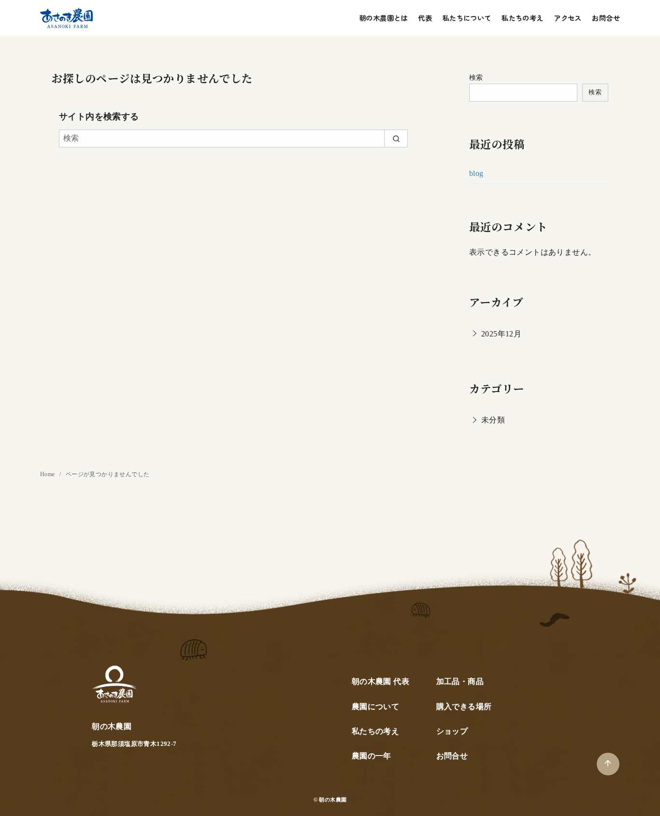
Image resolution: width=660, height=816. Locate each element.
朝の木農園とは (383, 18)
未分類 (493, 420)
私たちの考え (522, 18)
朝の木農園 (332, 799)
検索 (476, 77)
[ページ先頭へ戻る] (608, 764)
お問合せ (606, 18)
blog (476, 173)
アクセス (568, 18)
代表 (425, 18)
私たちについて (467, 18)
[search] (396, 138)
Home (48, 474)
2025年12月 (501, 334)
